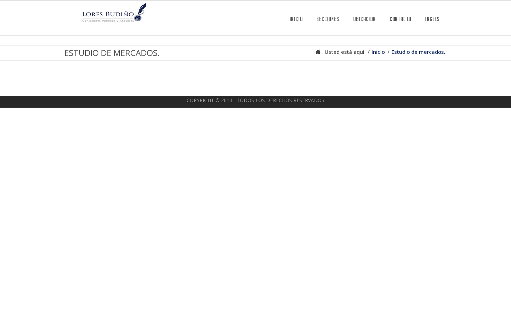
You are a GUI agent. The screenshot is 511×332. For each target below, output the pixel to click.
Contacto (400, 19)
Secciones (327, 19)
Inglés (432, 19)
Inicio (296, 19)
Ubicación (364, 19)
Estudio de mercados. (418, 51)
